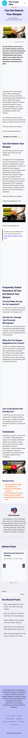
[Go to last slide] (4, 566)
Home (8, 716)
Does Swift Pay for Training (14, 493)
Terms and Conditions (10, 721)
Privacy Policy (10, 719)
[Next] (23, 566)
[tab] (10, 582)
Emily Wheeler (14, 18)
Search (4, 591)
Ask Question (14, 724)
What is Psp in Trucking (13, 495)
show (19, 136)
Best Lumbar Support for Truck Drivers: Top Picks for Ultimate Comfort (13, 607)
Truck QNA (14, 7)
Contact (19, 716)
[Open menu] (24, 3)
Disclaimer (19, 719)
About (13, 716)
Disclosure (21, 721)
